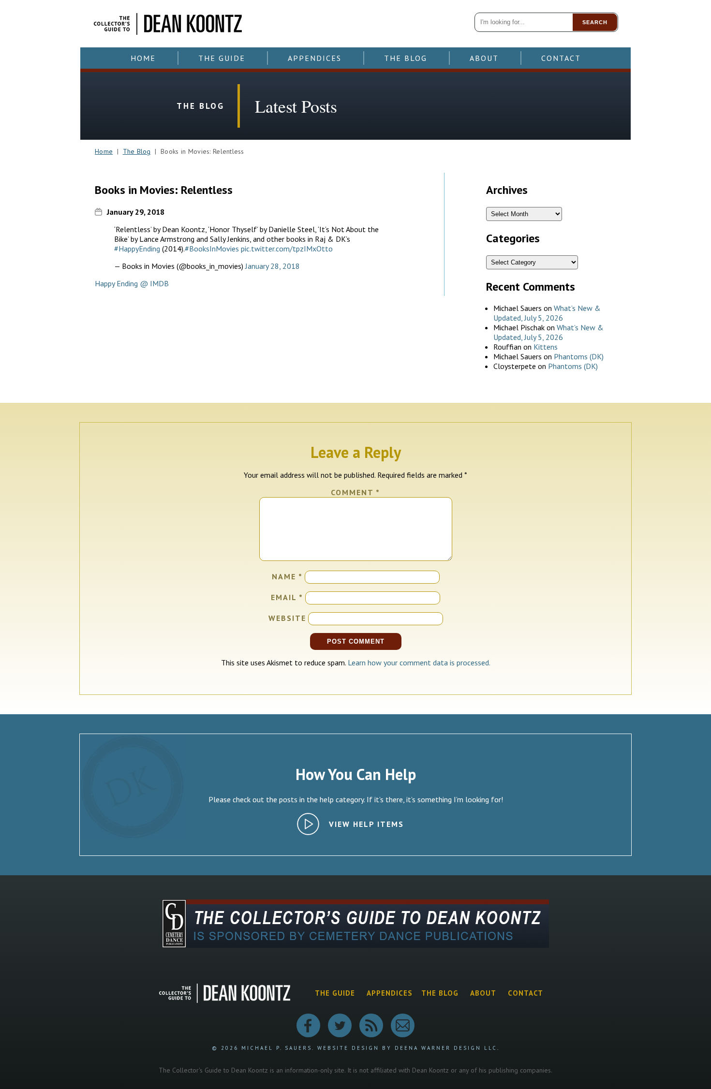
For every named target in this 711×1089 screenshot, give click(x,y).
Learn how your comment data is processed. (419, 662)
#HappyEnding (137, 248)
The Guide (221, 58)
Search (594, 22)
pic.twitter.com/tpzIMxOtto (287, 248)
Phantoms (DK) (579, 356)
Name (287, 576)
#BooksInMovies (212, 248)
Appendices (314, 58)
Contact (561, 58)
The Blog (405, 58)
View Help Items (366, 824)
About (484, 58)
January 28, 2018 (272, 266)
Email (287, 597)
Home (143, 58)
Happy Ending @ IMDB (132, 283)
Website (287, 618)
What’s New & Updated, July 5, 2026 (547, 313)
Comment (355, 492)
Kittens (545, 347)
